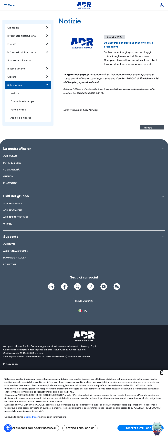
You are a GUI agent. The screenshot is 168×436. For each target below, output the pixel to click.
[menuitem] (10, 156)
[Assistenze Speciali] (162, 5)
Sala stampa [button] (14, 85)
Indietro (147, 127)
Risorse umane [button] (16, 68)
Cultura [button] (11, 76)
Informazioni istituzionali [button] (22, 35)
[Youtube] (103, 286)
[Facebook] (64, 286)
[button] (84, 311)
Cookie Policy (31, 417)
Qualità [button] (11, 44)
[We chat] (117, 286)
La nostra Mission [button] (17, 148)
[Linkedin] (51, 286)
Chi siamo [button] (13, 27)
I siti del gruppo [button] (16, 196)
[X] (77, 286)
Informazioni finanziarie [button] (21, 52)
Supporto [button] (11, 236)
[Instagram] (90, 286)
